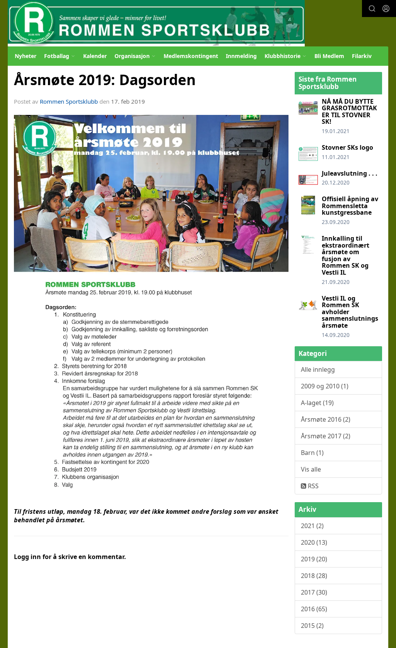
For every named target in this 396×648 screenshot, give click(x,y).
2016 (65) (314, 609)
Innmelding (241, 56)
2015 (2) (312, 625)
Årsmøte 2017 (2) (325, 436)
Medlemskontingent (191, 56)
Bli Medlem (329, 56)
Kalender (95, 56)
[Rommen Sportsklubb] (156, 23)
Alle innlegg (318, 369)
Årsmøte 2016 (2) (325, 419)
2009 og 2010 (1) (324, 386)
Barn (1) (312, 452)
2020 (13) (314, 542)
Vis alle (311, 469)
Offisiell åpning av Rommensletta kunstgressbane (350, 206)
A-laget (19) (317, 402)
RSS (312, 486)
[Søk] (372, 8)
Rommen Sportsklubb (69, 101)
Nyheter (25, 56)
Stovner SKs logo (347, 147)
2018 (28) (314, 575)
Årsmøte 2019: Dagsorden (105, 79)
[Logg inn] (386, 8)
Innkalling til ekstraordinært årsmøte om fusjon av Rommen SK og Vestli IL (345, 255)
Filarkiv (362, 56)
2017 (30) (314, 592)
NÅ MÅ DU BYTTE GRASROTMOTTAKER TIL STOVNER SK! (349, 111)
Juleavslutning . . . (349, 173)
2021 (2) (312, 525)
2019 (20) (314, 559)
